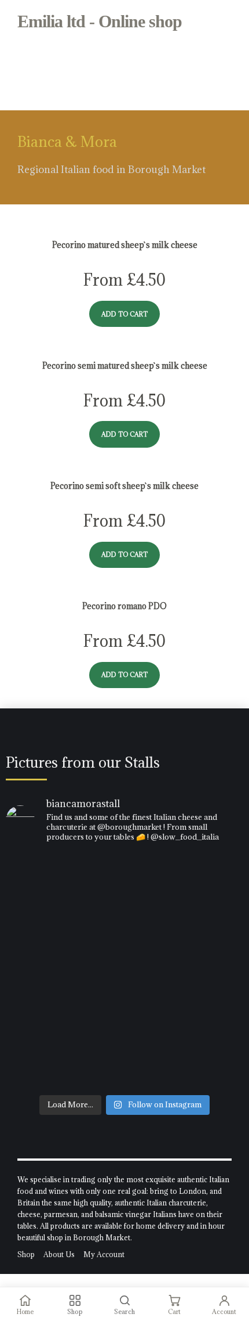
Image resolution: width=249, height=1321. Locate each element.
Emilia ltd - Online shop (99, 21)
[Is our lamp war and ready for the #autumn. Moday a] (124, 951)
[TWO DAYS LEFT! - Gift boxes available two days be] (124, 1027)
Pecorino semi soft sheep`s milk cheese (124, 486)
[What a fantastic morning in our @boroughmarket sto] (124, 894)
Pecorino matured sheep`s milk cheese (124, 245)
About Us (59, 1254)
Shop (26, 1254)
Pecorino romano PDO (124, 606)
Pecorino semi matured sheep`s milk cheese (124, 366)
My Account (103, 1254)
